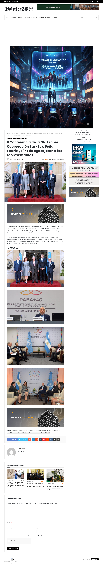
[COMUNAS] (19, 9)
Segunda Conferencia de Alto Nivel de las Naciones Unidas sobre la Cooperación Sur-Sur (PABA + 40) (28, 432)
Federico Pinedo (33, 430)
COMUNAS (28, 133)
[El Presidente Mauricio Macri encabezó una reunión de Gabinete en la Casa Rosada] (35, 474)
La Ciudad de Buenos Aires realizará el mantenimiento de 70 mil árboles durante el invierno (55, 487)
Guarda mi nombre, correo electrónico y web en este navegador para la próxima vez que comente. (33, 535)
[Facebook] (97, 1)
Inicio (7, 17)
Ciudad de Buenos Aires (17, 430)
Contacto (54, 17)
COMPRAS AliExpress (44, 17)
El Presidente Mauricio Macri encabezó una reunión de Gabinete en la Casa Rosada (35, 485)
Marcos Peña (56, 430)
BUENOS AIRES (15, 133)
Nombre (9, 523)
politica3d (12, 159)
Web (38, 529)
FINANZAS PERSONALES (31, 17)
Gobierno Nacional (42, 430)
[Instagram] (90, 1)
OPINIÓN (20, 17)
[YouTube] (92, 1)
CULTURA (22, 133)
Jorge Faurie (49, 430)
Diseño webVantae (11, 561)
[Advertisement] (51, 33)
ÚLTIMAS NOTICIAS (23, 138)
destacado (26, 430)
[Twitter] (95, 1)
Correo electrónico (12, 529)
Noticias (13, 17)
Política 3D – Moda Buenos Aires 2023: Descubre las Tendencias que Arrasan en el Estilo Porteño (15, 484)
